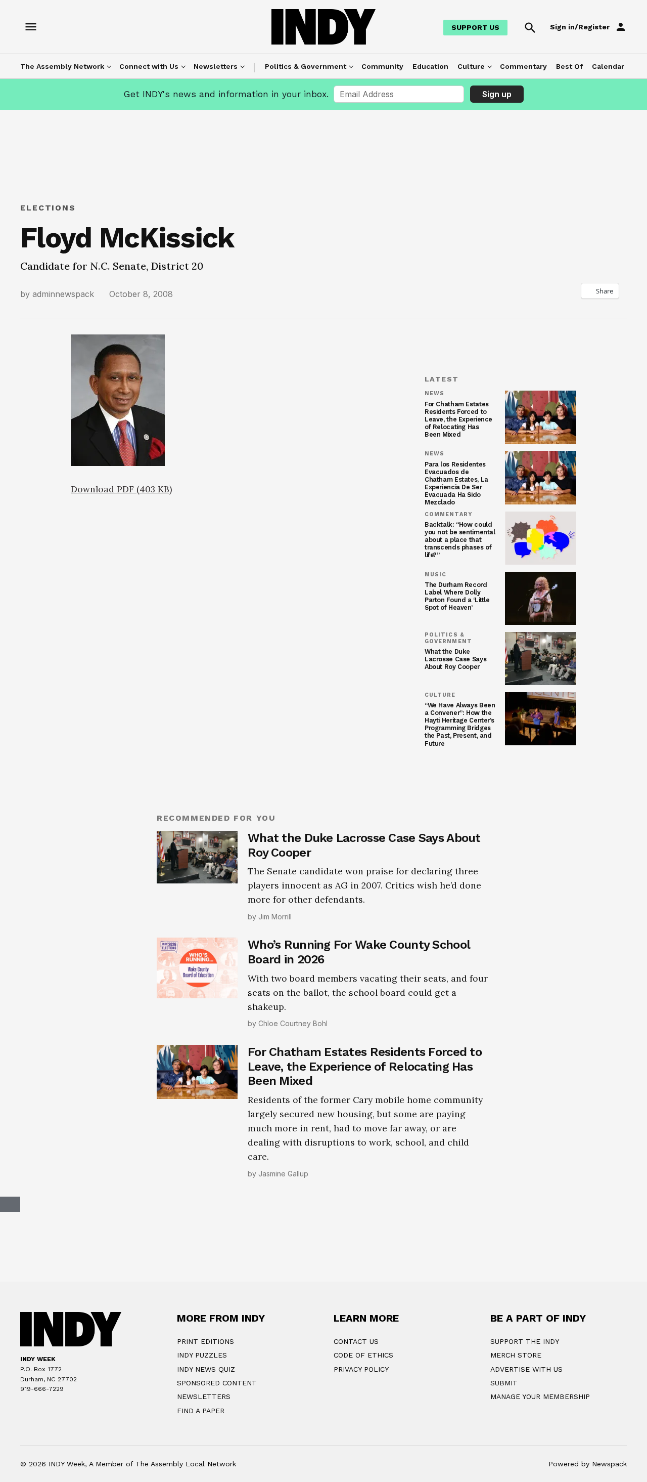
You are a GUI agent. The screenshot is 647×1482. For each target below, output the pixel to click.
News (434, 394)
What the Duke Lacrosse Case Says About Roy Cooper (455, 659)
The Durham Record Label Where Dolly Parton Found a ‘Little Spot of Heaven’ (457, 596)
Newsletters (216, 66)
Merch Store (515, 1466)
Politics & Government (305, 66)
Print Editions (205, 1452)
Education (430, 66)
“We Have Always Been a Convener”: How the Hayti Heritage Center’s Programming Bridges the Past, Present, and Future (460, 724)
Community (382, 66)
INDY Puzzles (202, 1466)
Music (435, 575)
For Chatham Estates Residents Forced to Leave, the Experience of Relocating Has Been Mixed (458, 419)
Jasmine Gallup (283, 1173)
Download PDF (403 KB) (121, 489)
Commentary (523, 66)
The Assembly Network (62, 66)
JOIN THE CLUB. (375, 1319)
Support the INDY (524, 1452)
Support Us (475, 27)
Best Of (569, 66)
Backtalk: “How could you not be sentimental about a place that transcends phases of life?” (460, 540)
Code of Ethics (363, 1466)
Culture (471, 66)
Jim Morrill (275, 916)
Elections (48, 208)
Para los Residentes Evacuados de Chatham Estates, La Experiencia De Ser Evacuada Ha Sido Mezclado (456, 483)
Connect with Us (148, 66)
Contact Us (356, 1452)
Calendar (608, 66)
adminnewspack (63, 294)
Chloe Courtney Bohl (293, 1023)
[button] (237, 576)
